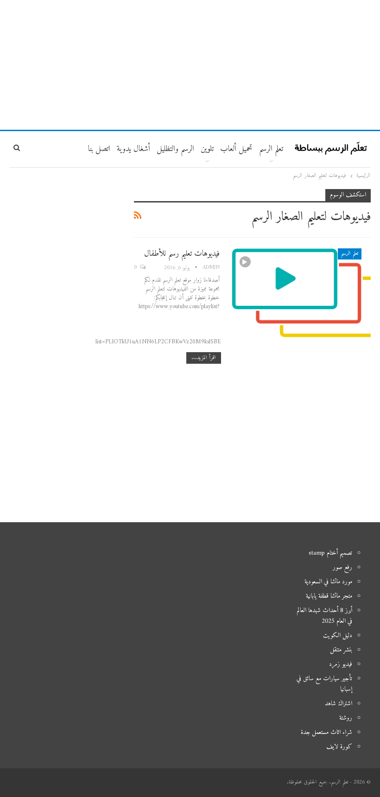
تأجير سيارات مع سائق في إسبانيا (324, 684)
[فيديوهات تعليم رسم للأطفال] (301, 292)
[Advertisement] (190, 65)
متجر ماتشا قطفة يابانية (329, 596)
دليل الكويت (337, 635)
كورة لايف (339, 747)
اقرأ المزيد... (203, 358)
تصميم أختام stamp (330, 553)
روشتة (345, 718)
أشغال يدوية (133, 149)
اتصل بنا (99, 149)
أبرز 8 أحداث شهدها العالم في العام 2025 (324, 616)
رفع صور (342, 567)
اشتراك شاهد (338, 703)
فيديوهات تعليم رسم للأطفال (182, 254)
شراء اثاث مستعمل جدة (326, 732)
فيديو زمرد (340, 664)
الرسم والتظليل (175, 149)
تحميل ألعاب (236, 149)
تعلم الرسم (271, 149)
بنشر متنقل (341, 650)
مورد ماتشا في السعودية (328, 582)
